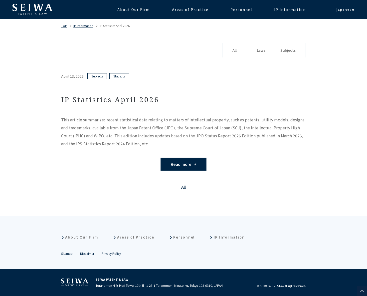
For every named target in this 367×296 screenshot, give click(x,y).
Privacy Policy (111, 253)
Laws (261, 50)
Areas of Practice (135, 237)
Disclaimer (87, 253)
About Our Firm (81, 237)
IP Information (83, 25)
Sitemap (67, 253)
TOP (64, 25)
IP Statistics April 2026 (115, 25)
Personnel (184, 237)
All (234, 50)
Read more (181, 164)
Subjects (288, 50)
